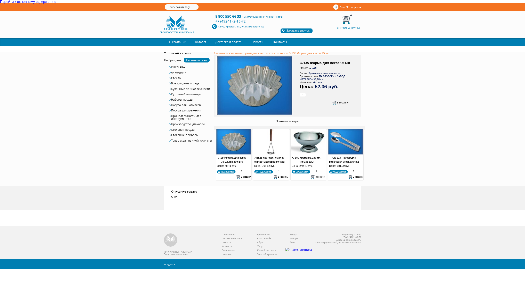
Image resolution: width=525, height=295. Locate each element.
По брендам (172, 60)
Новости (257, 42)
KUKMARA (178, 67)
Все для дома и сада (185, 83)
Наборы (294, 238)
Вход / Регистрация (350, 7)
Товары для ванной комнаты (191, 140)
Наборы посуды (182, 99)
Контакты (280, 42)
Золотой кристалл (267, 254)
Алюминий (178, 72)
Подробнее (227, 171)
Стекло (176, 78)
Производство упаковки (188, 124)
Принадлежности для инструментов (186, 117)
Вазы (292, 242)
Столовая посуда (183, 129)
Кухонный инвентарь (186, 94)
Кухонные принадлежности (190, 88)
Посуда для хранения (186, 110)
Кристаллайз (264, 238)
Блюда (293, 234)
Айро (260, 242)
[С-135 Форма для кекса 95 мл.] (255, 115)
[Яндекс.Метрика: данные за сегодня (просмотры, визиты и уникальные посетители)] (298, 250)
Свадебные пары (266, 250)
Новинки (227, 254)
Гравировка (263, 234)
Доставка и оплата (228, 42)
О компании (177, 42)
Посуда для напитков (186, 105)
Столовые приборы (185, 135)
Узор (259, 246)
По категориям (196, 60)
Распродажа (228, 250)
